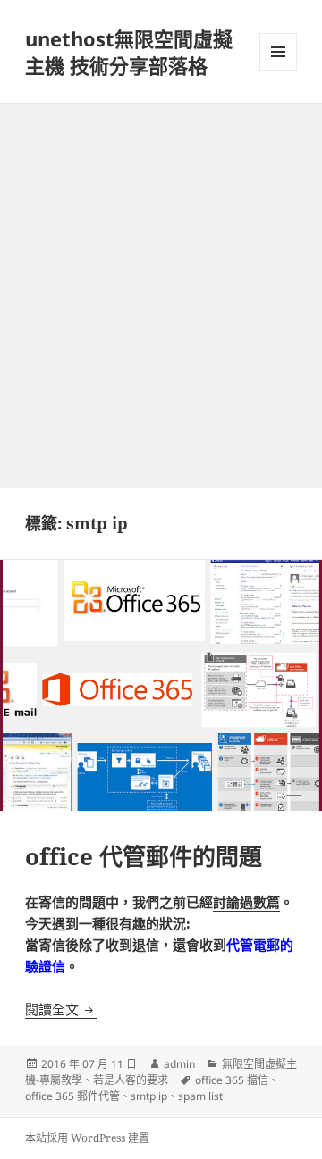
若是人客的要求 (130, 1080)
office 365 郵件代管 (72, 1096)
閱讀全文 (61, 1009)
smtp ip (149, 1096)
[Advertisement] (161, 273)
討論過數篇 (246, 902)
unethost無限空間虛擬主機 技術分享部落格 (129, 52)
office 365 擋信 (231, 1080)
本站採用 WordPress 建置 (87, 1138)
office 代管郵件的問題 (143, 856)
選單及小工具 (278, 52)
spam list (200, 1096)
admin (179, 1063)
